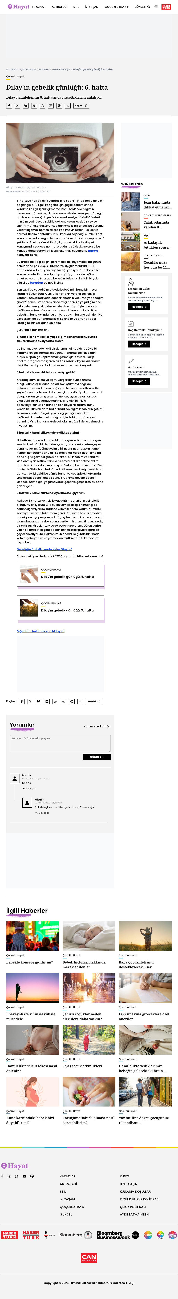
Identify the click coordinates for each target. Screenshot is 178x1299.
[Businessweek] (118, 1235)
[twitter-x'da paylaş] (17, 105)
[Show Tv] (148, 1235)
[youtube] (24, 1176)
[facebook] (2, 1176)
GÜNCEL (66, 1214)
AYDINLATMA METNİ (134, 1214)
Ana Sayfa (11, 69)
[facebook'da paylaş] (9, 105)
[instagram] (16, 1176)
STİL (63, 1191)
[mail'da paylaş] (51, 105)
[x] (9, 1176)
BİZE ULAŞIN (128, 1184)
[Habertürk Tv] (31, 1235)
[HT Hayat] (89, 1166)
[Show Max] (172, 1235)
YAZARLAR (67, 1176)
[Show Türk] (160, 1235)
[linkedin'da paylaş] (34, 105)
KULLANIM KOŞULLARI (135, 1191)
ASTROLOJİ (68, 1184)
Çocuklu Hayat (28, 69)
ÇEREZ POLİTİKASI (133, 1207)
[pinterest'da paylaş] (59, 105)
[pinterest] (32, 1176)
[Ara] (148, 7)
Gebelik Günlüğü (61, 69)
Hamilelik (44, 69)
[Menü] (156, 7)
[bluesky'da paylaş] (26, 105)
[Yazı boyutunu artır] (68, 105)
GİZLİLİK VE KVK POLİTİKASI (139, 1199)
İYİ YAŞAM (67, 1199)
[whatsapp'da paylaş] (42, 105)
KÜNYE (125, 1176)
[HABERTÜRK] (166, 7)
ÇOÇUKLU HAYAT (73, 1207)
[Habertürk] (9, 1235)
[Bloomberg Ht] (76, 1235)
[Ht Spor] (49, 1235)
